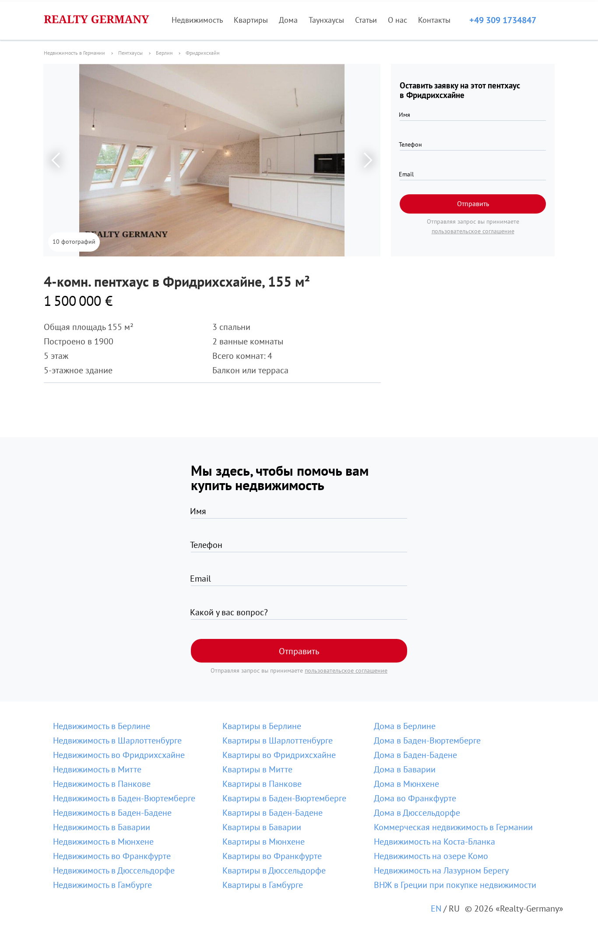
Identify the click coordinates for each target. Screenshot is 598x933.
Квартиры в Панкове (262, 783)
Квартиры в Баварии (261, 827)
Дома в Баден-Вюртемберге (427, 740)
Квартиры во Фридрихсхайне (279, 755)
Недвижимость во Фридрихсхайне (119, 755)
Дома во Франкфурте (415, 798)
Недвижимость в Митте (97, 769)
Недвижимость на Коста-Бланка (434, 841)
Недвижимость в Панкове (102, 783)
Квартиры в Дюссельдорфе (274, 870)
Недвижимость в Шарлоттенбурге (117, 740)
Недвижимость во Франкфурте (112, 856)
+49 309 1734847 (502, 20)
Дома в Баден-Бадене (415, 755)
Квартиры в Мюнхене (263, 841)
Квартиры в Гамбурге (262, 885)
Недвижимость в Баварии (101, 827)
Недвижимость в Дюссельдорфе (114, 870)
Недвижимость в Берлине (101, 726)
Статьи (366, 20)
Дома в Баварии (405, 769)
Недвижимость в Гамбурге (102, 885)
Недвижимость (197, 20)
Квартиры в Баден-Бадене (272, 812)
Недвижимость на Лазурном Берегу (441, 870)
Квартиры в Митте (257, 769)
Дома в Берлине (405, 726)
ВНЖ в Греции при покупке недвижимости (455, 885)
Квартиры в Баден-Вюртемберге (284, 798)
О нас (397, 20)
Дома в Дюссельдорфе (417, 812)
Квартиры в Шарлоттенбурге (277, 740)
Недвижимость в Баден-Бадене (112, 812)
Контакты (434, 20)
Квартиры (251, 20)
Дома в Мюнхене (406, 783)
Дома (288, 20)
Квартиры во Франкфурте (272, 856)
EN (436, 908)
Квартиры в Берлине (261, 726)
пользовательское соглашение (473, 231)
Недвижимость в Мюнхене (103, 841)
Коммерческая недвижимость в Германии (453, 827)
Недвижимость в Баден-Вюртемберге (124, 798)
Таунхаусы (326, 20)
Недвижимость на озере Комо (431, 856)
